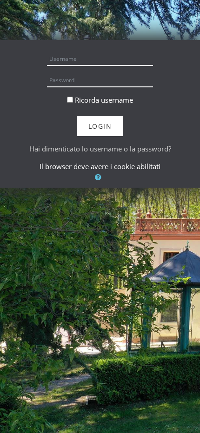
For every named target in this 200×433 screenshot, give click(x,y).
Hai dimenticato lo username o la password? (100, 148)
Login (100, 126)
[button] (100, 177)
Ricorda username (104, 100)
